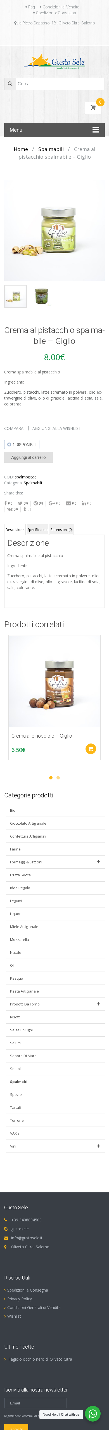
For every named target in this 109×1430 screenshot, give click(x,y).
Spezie (16, 1094)
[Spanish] (71, 36)
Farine (15, 849)
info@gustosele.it (26, 1237)
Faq (31, 7)
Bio (12, 810)
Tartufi (15, 1107)
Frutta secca (20, 874)
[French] (44, 36)
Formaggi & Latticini (26, 862)
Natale (15, 952)
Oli (12, 965)
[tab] (15, 529)
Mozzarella (19, 939)
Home (21, 149)
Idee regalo (20, 887)
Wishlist (14, 1316)
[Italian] (57, 36)
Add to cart (91, 748)
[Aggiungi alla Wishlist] (10, 652)
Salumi (16, 1042)
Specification (37, 529)
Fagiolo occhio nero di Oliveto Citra (40, 1359)
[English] (37, 36)
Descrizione (15, 529)
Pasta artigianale (24, 991)
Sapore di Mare (23, 1055)
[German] (51, 36)
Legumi (16, 900)
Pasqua (16, 978)
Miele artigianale (24, 926)
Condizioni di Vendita (61, 7)
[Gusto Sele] (54, 61)
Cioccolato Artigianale (28, 823)
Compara (13, 428)
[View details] (54, 681)
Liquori (16, 913)
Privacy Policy (19, 1298)
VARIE (15, 1133)
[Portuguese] (64, 36)
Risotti (15, 1017)
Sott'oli (16, 1068)
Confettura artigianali (28, 836)
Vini (13, 1146)
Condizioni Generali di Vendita (34, 1307)
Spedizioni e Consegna (56, 13)
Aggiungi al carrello (28, 457)
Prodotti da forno (25, 1004)
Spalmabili (51, 149)
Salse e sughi (21, 1029)
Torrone (17, 1120)
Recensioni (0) (61, 529)
